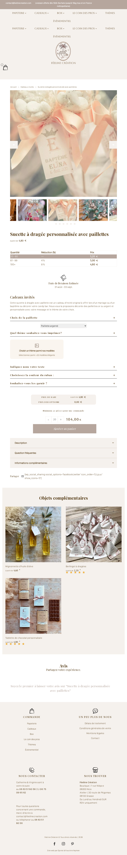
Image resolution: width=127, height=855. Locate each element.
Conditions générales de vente (95, 728)
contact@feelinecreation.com (18, 3)
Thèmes (110, 13)
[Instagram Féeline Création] (63, 844)
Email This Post (23, 476)
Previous (14, 145)
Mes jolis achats (5, 67)
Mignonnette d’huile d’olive (19, 566)
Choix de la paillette (24, 317)
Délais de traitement (95, 723)
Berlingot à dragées (76, 566)
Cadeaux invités (27, 87)
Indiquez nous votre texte (27, 366)
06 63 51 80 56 (27, 789)
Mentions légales (95, 733)
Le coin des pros (84, 13)
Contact (95, 738)
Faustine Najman (72, 850)
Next (113, 145)
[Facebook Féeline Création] (54, 844)
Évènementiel (62, 21)
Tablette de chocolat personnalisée (23, 638)
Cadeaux (41, 13)
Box (60, 13)
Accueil (13, 87)
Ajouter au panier (64, 429)
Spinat (61, 850)
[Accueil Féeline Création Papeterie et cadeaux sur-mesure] (63, 53)
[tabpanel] (62, 213)
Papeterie (18, 13)
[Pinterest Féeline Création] (72, 844)
